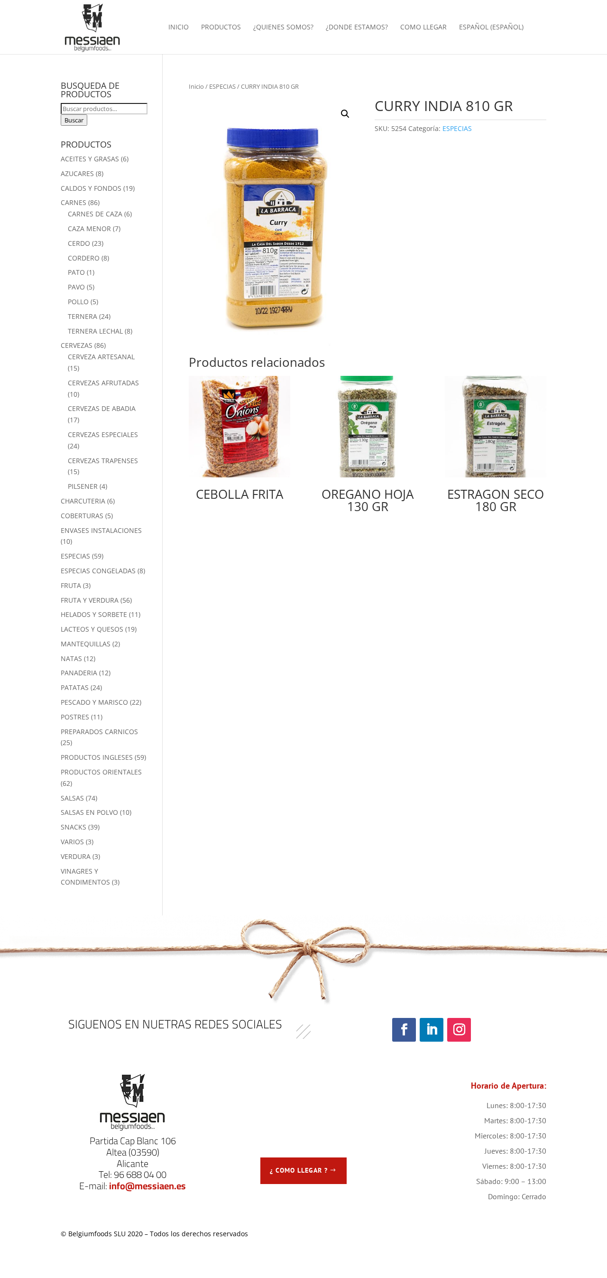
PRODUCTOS (221, 27)
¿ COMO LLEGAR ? (299, 1170)
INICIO (178, 27)
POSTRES (75, 716)
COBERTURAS (82, 515)
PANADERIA (79, 672)
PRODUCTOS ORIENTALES (101, 771)
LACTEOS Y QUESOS (92, 629)
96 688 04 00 (140, 1174)
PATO (76, 272)
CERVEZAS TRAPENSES (103, 460)
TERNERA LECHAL (95, 331)
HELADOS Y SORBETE (94, 614)
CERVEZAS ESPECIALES (103, 434)
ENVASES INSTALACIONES (101, 530)
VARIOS (72, 841)
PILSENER (83, 486)
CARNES (73, 202)
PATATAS (75, 687)
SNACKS (73, 826)
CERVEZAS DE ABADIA (102, 408)
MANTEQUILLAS (85, 643)
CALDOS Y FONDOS (91, 188)
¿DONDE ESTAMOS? (357, 27)
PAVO (76, 286)
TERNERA (82, 316)
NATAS (71, 658)
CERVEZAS (76, 345)
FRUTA (71, 585)
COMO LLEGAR (423, 27)
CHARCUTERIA (83, 500)
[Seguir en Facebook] (404, 1030)
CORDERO (84, 257)
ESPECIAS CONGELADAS (98, 570)
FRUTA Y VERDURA (90, 600)
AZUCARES (77, 173)
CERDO (79, 243)
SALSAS (72, 797)
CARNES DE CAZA (95, 213)
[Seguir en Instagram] (459, 1030)
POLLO (78, 301)
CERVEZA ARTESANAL (101, 356)
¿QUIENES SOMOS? (283, 27)
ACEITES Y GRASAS (90, 158)
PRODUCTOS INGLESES (97, 757)
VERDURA (76, 856)
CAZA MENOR (89, 228)
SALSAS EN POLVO (89, 812)
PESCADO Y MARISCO (94, 702)
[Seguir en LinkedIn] (431, 1030)
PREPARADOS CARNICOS (99, 731)
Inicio (196, 86)
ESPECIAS (222, 86)
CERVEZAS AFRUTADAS (103, 382)
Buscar (73, 120)
